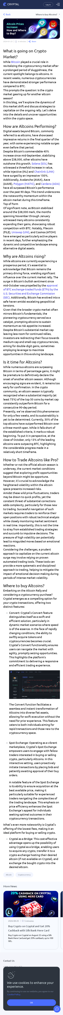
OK (31, 1002)
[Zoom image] (34, 684)
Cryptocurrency (24, 874)
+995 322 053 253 (12, 966)
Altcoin (9, 874)
